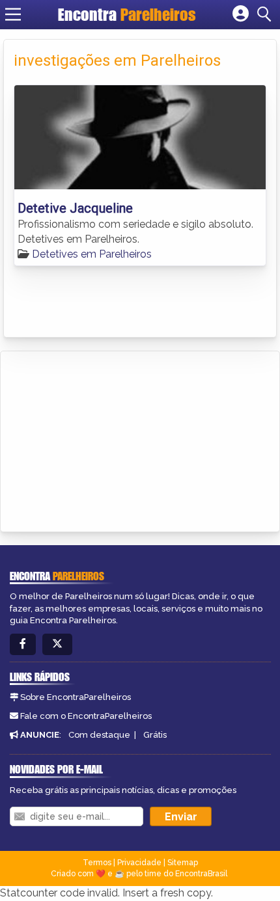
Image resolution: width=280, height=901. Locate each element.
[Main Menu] (13, 14)
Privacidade (139, 862)
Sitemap (182, 862)
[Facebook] (23, 644)
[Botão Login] (240, 14)
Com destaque (99, 735)
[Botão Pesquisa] (266, 14)
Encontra (127, 14)
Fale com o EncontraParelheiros (86, 716)
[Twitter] (57, 644)
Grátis (155, 735)
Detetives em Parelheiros (92, 254)
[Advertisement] (108, 439)
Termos (97, 862)
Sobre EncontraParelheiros (75, 697)
